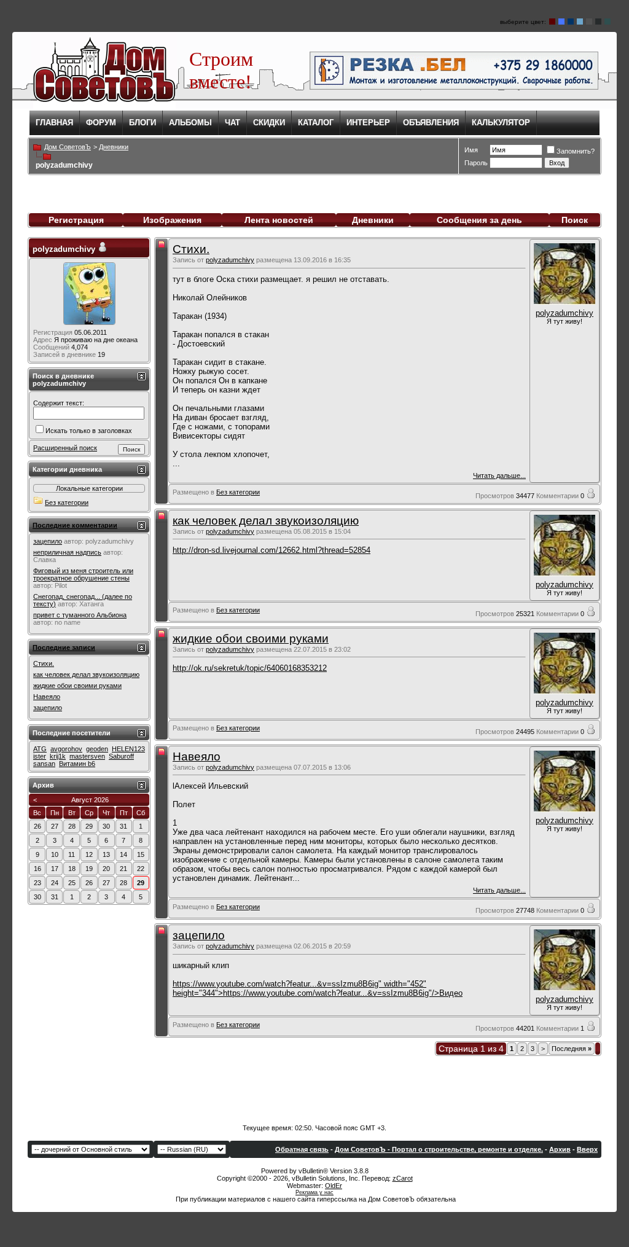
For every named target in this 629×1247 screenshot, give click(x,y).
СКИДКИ (269, 122)
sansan (44, 763)
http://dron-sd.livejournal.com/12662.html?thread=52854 (271, 550)
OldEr (333, 1185)
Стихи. (191, 249)
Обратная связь (302, 1149)
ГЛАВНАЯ (54, 122)
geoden (97, 748)
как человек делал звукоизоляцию (266, 520)
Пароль (476, 162)
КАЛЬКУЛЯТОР (501, 122)
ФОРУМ (101, 122)
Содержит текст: (58, 403)
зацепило (199, 935)
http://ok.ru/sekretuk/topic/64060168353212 (250, 668)
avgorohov (66, 748)
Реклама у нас (314, 1192)
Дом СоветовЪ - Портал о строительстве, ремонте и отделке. (439, 1149)
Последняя (572, 1048)
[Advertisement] (314, 1087)
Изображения (172, 220)
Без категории (238, 492)
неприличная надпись (67, 552)
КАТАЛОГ (316, 122)
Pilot (61, 585)
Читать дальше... (499, 475)
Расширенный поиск (65, 448)
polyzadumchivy (230, 260)
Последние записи (64, 647)
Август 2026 (90, 799)
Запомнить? (576, 151)
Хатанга (91, 604)
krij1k (58, 756)
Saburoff (121, 756)
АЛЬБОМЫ (190, 122)
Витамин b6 (77, 763)
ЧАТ (232, 122)
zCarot (403, 1178)
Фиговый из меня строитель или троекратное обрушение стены (83, 574)
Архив (560, 1149)
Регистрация (76, 220)
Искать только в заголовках (88, 430)
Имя (471, 150)
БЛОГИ (142, 122)
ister (39, 756)
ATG (40, 748)
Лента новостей (278, 220)
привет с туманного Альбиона (80, 615)
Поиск (574, 220)
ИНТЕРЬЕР (368, 122)
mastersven (87, 756)
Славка (44, 559)
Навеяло (197, 756)
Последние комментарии (75, 525)
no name (67, 622)
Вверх (587, 1149)
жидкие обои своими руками (251, 638)
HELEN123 (128, 748)
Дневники (373, 220)
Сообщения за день (479, 220)
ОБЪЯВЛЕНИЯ (431, 122)
